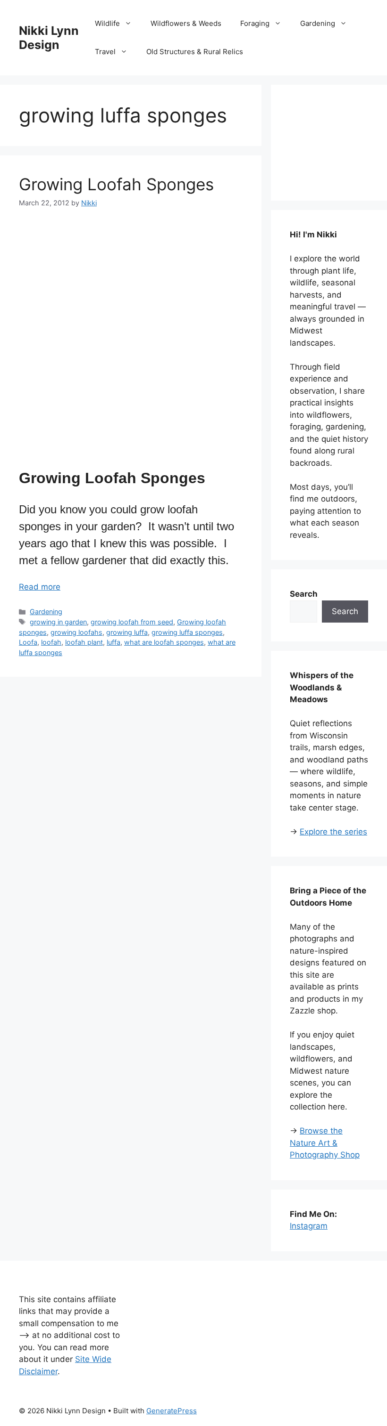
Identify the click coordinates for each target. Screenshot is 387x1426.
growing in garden (58, 622)
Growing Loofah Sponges (116, 184)
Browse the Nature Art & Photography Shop (325, 1142)
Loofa (28, 642)
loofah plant (84, 642)
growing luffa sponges (187, 632)
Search (345, 611)
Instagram (309, 1226)
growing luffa (127, 632)
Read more (39, 586)
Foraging (254, 23)
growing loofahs (76, 632)
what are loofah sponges (164, 642)
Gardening (317, 23)
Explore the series (333, 831)
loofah (51, 642)
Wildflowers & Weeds (186, 23)
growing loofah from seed (132, 622)
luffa (113, 642)
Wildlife (107, 23)
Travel (105, 51)
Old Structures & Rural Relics (194, 51)
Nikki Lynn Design (49, 38)
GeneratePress (171, 1410)
